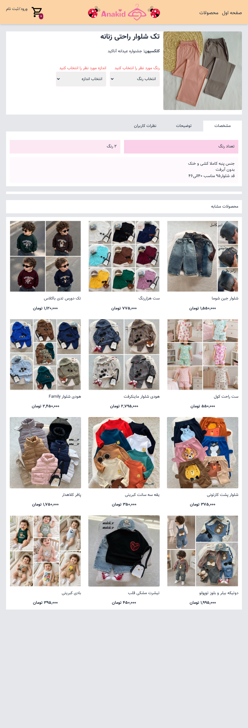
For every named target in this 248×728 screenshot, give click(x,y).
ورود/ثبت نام (17, 9)
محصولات (208, 13)
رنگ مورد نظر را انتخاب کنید (137, 68)
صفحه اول (232, 13)
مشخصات (222, 126)
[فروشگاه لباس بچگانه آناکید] (124, 12)
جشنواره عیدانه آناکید (125, 51)
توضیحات (184, 126)
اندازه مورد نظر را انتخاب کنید (82, 68)
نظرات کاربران (145, 126)
